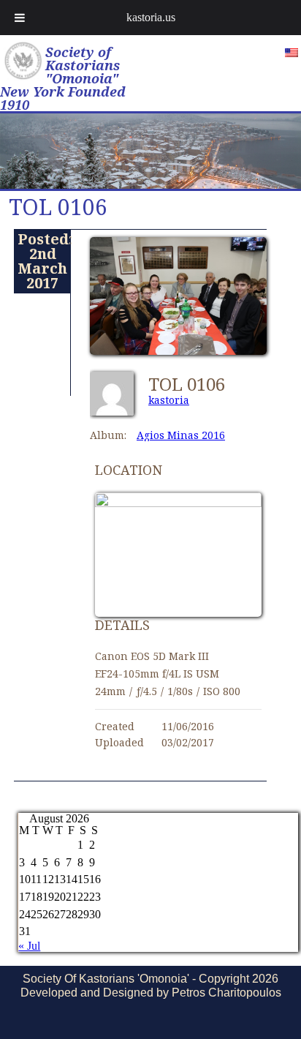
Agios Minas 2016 (181, 435)
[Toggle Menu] (19, 17)
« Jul (29, 945)
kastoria (168, 400)
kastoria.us (150, 17)
